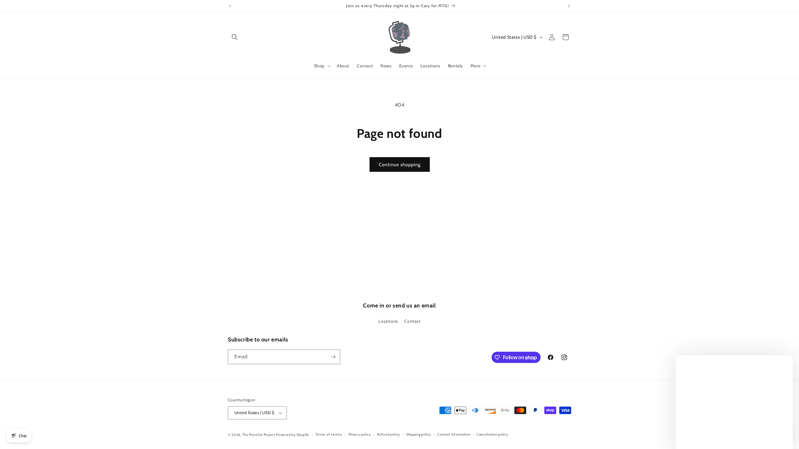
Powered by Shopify (292, 434)
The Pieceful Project (258, 434)
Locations (388, 321)
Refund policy (388, 434)
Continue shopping (399, 164)
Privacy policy (360, 434)
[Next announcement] (569, 6)
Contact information (453, 434)
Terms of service (329, 434)
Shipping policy (418, 434)
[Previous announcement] (230, 6)
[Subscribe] (333, 357)
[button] (235, 37)
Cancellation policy (492, 434)
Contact (412, 321)
